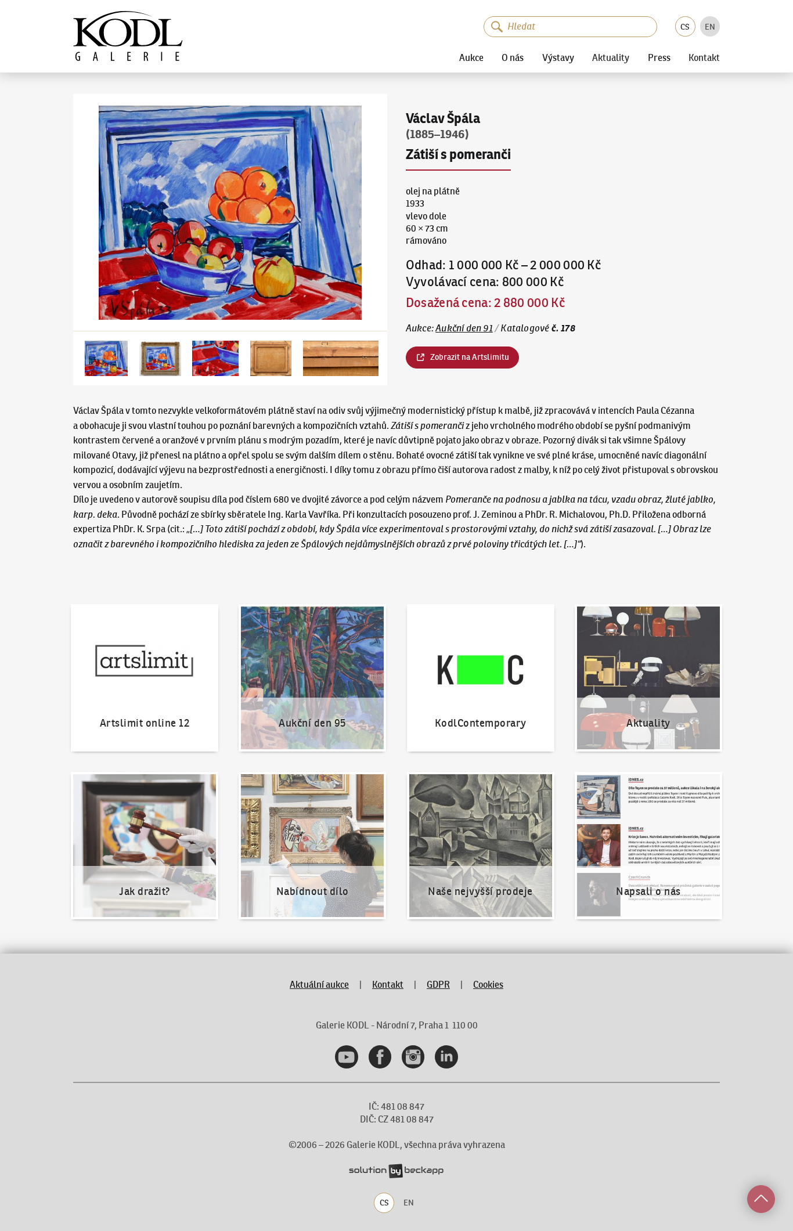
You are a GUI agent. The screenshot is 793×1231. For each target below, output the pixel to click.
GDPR (438, 984)
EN (710, 26)
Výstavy (558, 57)
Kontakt (704, 58)
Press (659, 57)
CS (685, 26)
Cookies (488, 984)
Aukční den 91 (464, 328)
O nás (513, 57)
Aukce (471, 57)
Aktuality (610, 58)
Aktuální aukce (319, 984)
